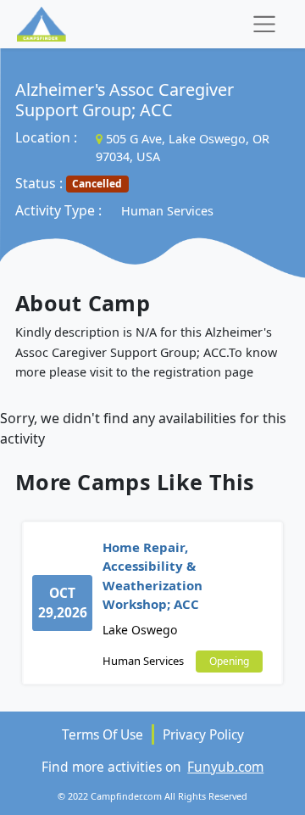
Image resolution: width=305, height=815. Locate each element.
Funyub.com (225, 766)
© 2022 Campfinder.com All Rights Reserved (152, 796)
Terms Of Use (102, 734)
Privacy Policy (203, 734)
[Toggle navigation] (264, 24)
